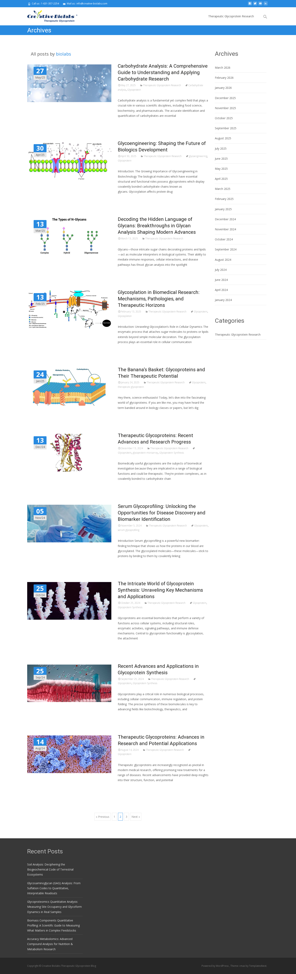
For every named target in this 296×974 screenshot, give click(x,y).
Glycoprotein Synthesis (171, 452)
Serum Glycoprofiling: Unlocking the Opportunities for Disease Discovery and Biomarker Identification (161, 513)
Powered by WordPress (215, 966)
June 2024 (221, 280)
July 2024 (221, 270)
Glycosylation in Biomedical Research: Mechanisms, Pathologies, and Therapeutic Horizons (159, 299)
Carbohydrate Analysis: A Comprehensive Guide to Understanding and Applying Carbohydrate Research (163, 72)
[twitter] (255, 5)
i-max (242, 966)
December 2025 (225, 98)
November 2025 (225, 108)
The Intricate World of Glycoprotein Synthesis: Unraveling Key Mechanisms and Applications (160, 590)
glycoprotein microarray (145, 452)
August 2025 (223, 138)
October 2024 (224, 239)
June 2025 (221, 158)
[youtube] (260, 5)
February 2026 (224, 78)
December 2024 (225, 219)
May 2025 (221, 169)
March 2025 (222, 189)
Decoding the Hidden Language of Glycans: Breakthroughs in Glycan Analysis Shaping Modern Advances (157, 225)
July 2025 (221, 148)
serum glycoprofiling (128, 530)
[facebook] (250, 5)
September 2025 (225, 128)
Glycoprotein (134, 89)
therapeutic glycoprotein (131, 387)
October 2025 (224, 118)
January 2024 (223, 300)
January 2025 (223, 209)
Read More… (127, 123)
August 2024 (223, 260)
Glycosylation (125, 316)
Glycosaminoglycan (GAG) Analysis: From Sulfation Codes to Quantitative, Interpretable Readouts (54, 888)
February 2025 (224, 199)
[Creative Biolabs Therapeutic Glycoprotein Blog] (49, 15)
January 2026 (223, 88)
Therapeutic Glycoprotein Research (231, 16)
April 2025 (221, 179)
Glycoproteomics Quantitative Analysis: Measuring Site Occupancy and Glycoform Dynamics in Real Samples (54, 907)
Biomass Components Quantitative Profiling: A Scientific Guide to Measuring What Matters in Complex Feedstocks (53, 925)
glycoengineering (198, 156)
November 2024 (225, 229)
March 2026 (222, 67)
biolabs (63, 54)
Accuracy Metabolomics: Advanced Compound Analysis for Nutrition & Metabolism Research (50, 944)
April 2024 (221, 290)
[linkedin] (266, 5)
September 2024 (225, 249)
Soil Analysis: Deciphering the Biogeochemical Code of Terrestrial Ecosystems (50, 869)
